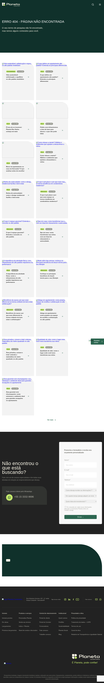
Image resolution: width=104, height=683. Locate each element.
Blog (60, 634)
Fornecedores (43, 626)
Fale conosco (43, 630)
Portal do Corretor (45, 622)
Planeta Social (63, 630)
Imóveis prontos (7, 618)
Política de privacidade (78, 618)
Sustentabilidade (64, 626)
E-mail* (66, 470)
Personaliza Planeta (25, 618)
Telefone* (67, 480)
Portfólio (61, 622)
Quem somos (63, 618)
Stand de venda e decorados (28, 630)
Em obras (5, 622)
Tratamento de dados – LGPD (81, 622)
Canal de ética (76, 630)
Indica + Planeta (24, 626)
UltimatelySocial (58, 600)
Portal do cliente (44, 618)
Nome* (66, 460)
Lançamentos (6, 626)
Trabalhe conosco (45, 634)
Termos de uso (76, 626)
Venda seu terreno (25, 622)
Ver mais (50, 420)
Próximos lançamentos (9, 630)
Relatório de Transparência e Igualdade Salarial (86, 634)
